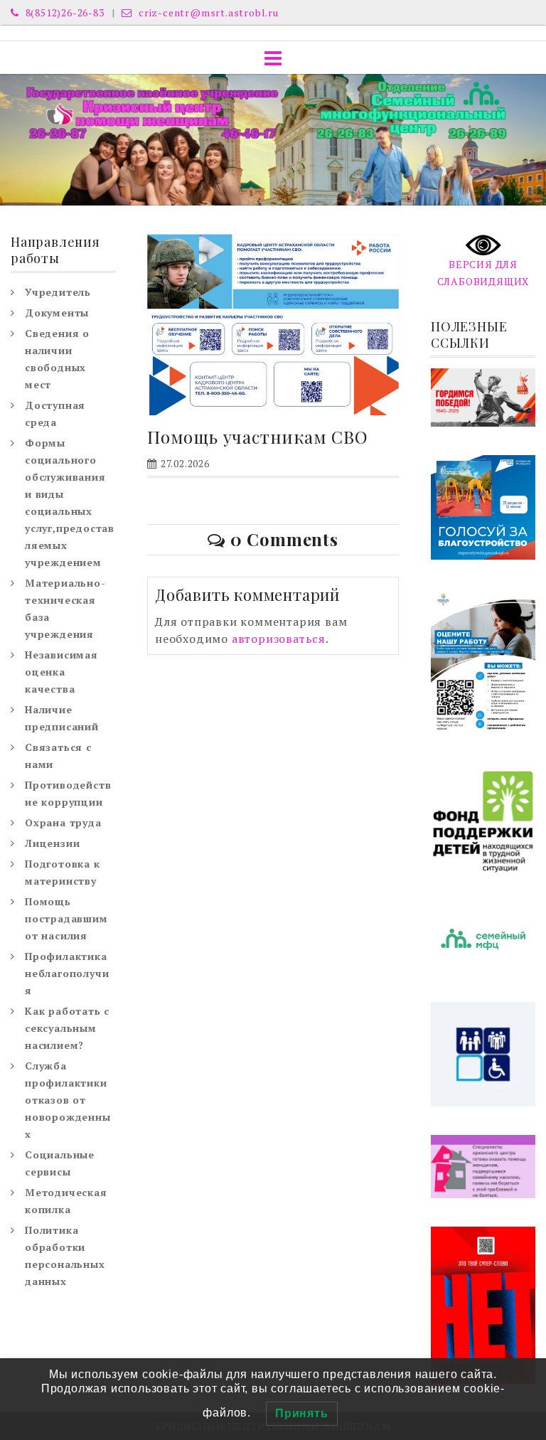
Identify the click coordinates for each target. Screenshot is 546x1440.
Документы (57, 312)
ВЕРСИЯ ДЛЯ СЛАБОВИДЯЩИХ (483, 272)
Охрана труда (63, 822)
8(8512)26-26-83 (64, 12)
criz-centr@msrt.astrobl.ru (207, 12)
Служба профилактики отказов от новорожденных (68, 1100)
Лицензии (52, 843)
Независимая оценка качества (61, 671)
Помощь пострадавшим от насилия (66, 918)
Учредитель (58, 292)
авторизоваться (279, 638)
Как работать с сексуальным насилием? (67, 1028)
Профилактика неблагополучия (67, 973)
